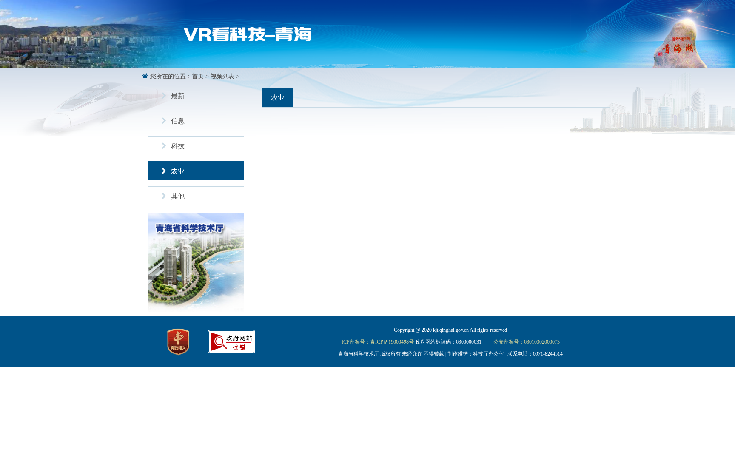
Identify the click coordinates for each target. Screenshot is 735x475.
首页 (198, 76)
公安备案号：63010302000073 (526, 342)
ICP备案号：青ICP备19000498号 (378, 342)
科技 (178, 146)
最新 (178, 96)
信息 (178, 121)
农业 (178, 171)
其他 (178, 196)
